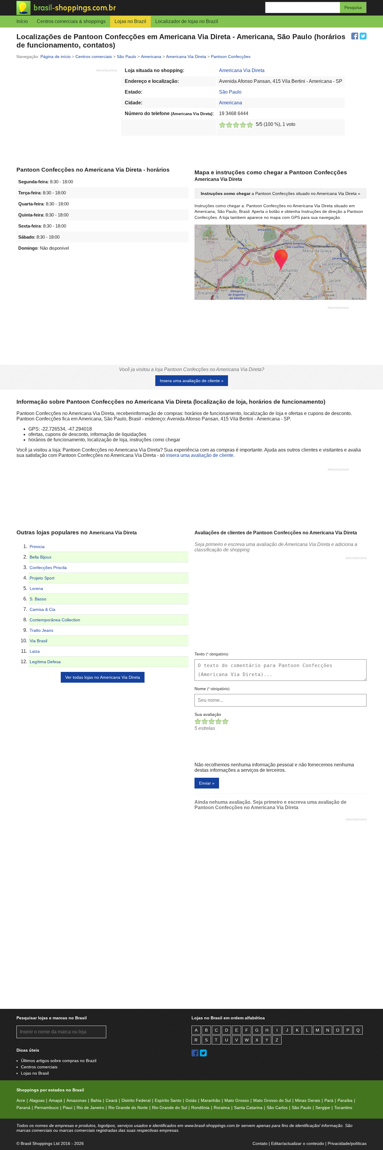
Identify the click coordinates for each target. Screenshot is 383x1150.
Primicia (37, 546)
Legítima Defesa (45, 661)
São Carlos (277, 1107)
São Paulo (230, 91)
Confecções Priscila (48, 567)
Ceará (111, 1100)
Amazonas (76, 1100)
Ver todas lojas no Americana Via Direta (102, 677)
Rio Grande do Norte (128, 1107)
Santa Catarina (248, 1107)
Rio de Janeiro (90, 1107)
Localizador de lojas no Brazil (186, 21)
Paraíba (345, 1100)
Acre (20, 1100)
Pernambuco (46, 1107)
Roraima (222, 1107)
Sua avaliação (207, 714)
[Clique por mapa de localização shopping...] (280, 263)
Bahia (96, 1100)
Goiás (191, 1100)
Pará (328, 1100)
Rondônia (200, 1107)
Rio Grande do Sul (169, 1107)
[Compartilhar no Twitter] (363, 36)
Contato (260, 1143)
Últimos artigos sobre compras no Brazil (58, 1060)
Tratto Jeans (41, 630)
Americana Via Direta (242, 70)
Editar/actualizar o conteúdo (297, 1143)
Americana (230, 102)
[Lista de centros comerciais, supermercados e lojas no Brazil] (104, 8)
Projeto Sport (42, 578)
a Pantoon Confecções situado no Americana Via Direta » (280, 193)
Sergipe (322, 1107)
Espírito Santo (168, 1100)
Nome (212, 688)
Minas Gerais (307, 1100)
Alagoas (37, 1100)
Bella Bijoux (40, 557)
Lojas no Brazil (130, 21)
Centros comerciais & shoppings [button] (71, 21)
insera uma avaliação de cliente (199, 455)
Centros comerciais (39, 1066)
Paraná (23, 1107)
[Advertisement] (66, 114)
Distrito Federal (136, 1100)
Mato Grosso (236, 1100)
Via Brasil (38, 640)
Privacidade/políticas (347, 1143)
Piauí (67, 1107)
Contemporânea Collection (55, 619)
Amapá (55, 1100)
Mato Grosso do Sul (272, 1100)
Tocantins (343, 1107)
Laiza (35, 651)
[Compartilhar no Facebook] (354, 36)
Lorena (36, 588)
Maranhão (210, 1100)
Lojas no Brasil (35, 1073)
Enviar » (207, 783)
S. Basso (38, 599)
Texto (211, 654)
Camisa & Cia (42, 609)
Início (22, 21)
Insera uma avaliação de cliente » (192, 380)
